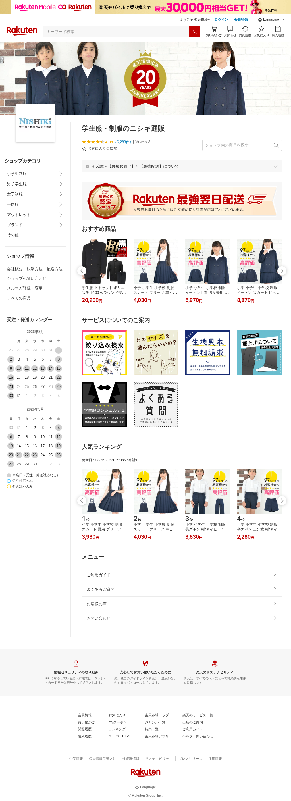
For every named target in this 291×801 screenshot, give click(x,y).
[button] (271, 19)
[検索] (194, 31)
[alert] (182, 166)
